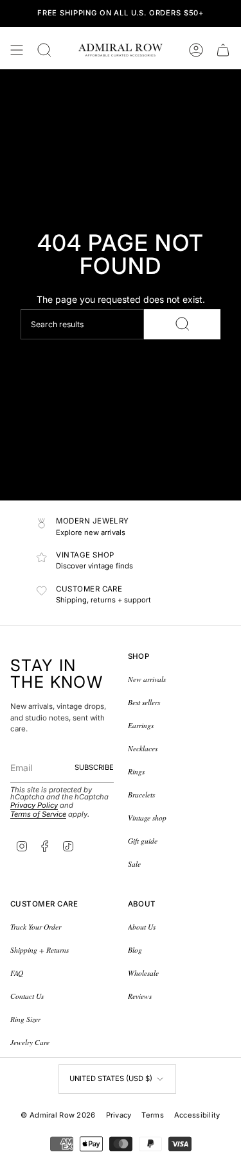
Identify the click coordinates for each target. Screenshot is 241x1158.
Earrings (141, 725)
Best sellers (144, 702)
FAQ (16, 973)
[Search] (182, 324)
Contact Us (27, 996)
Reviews (140, 996)
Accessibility (197, 1115)
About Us (142, 927)
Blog (135, 950)
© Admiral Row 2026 (58, 1115)
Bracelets (141, 794)
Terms (152, 1115)
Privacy (119, 1115)
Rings (136, 771)
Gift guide (142, 841)
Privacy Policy (34, 805)
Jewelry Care (29, 1042)
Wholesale (143, 973)
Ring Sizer (25, 1019)
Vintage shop (147, 817)
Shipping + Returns (39, 950)
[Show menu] (17, 50)
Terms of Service (38, 814)
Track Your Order (35, 927)
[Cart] (223, 50)
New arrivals (147, 679)
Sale (134, 864)
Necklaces (142, 748)
